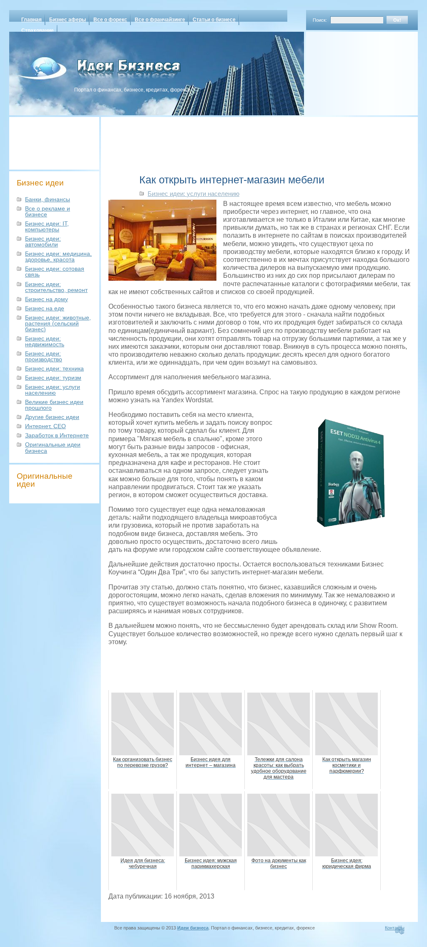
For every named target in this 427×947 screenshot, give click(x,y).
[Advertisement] (351, 70)
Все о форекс (110, 20)
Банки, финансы (47, 199)
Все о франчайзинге (160, 20)
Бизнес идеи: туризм (53, 377)
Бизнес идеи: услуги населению (52, 389)
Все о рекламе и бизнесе (47, 211)
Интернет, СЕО (45, 426)
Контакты (394, 927)
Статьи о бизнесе (214, 20)
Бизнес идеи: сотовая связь (54, 271)
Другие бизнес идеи (52, 417)
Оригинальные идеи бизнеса (52, 447)
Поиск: (320, 20)
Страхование (37, 30)
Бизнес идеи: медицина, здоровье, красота (58, 256)
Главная (31, 20)
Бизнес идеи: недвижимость (44, 341)
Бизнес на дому (46, 299)
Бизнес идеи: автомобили (43, 241)
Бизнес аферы (67, 20)
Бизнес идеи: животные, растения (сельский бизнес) (58, 323)
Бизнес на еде (44, 308)
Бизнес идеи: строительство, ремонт (56, 287)
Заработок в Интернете (57, 435)
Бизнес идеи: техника (54, 368)
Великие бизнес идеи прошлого (54, 405)
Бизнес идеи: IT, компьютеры (47, 226)
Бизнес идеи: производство (43, 356)
